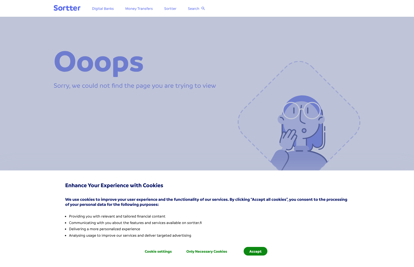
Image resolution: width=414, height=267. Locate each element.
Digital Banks (103, 8)
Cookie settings (158, 251)
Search (193, 8)
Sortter (170, 8)
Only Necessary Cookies (206, 251)
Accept (255, 251)
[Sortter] (67, 8)
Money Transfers (139, 8)
